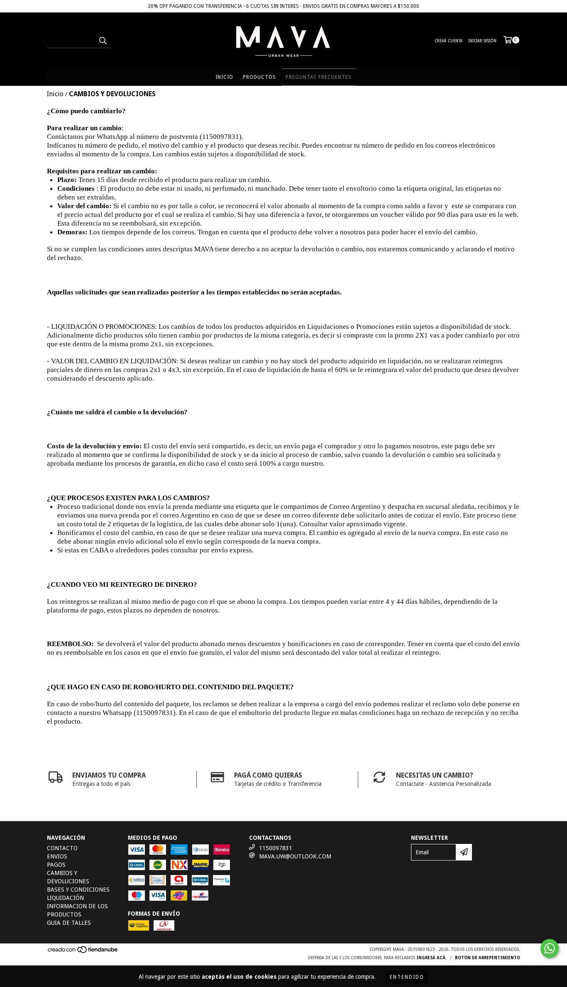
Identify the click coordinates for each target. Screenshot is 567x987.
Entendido (407, 977)
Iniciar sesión (482, 41)
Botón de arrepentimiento (487, 957)
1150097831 (275, 848)
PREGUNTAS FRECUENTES (319, 77)
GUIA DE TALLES (69, 922)
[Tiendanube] (83, 952)
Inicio (55, 94)
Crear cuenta (448, 41)
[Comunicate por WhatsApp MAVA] (549, 948)
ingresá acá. (431, 957)
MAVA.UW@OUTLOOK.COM (295, 856)
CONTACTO (62, 848)
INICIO (224, 77)
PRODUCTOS (259, 77)
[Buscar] (102, 40)
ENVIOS (57, 856)
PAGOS (56, 864)
